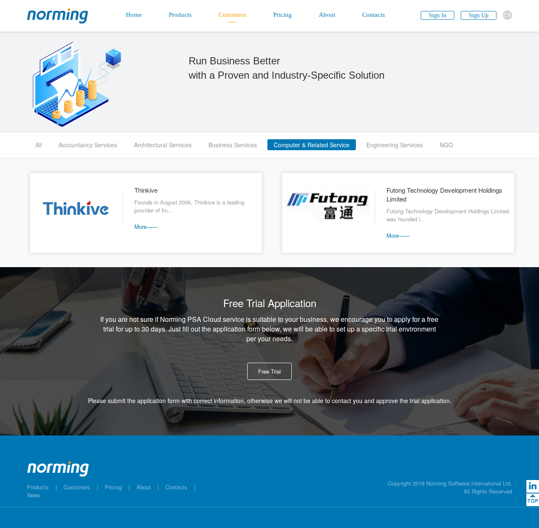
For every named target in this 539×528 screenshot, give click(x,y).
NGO (446, 145)
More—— (145, 227)
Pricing (113, 487)
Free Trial (269, 371)
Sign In (437, 15)
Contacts (176, 487)
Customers (77, 487)
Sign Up (478, 15)
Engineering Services (394, 145)
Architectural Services (163, 145)
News (33, 495)
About (143, 487)
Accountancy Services (88, 145)
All (38, 145)
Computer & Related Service (312, 145)
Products (38, 487)
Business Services (232, 145)
